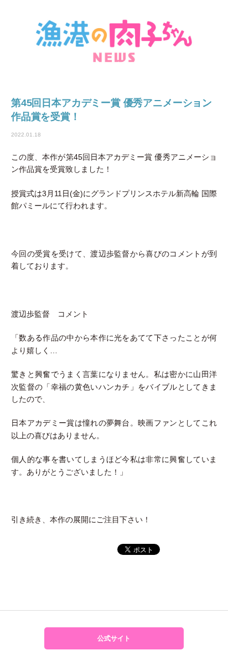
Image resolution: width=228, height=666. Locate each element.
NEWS (114, 40)
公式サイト (114, 638)
